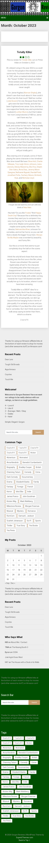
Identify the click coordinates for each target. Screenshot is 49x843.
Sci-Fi (29, 521)
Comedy (27, 472)
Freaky (28, 213)
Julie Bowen (12, 101)
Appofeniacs (10, 369)
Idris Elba (19, 491)
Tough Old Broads (12, 364)
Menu (3, 18)
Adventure (11, 457)
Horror (9, 491)
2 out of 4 (34, 448)
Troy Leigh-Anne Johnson (25, 164)
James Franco (12, 496)
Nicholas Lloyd (28, 178)
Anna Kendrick (13, 462)
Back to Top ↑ (24, 840)
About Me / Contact (19, 642)
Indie (29, 491)
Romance (32, 511)
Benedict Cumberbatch (32, 462)
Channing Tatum (13, 472)
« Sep (7, 583)
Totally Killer (24, 52)
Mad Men (27, 207)
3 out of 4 (11, 453)
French (30, 487)
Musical (10, 511)
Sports (38, 521)
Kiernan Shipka (30, 93)
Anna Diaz (23, 170)
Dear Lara (9, 359)
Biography (11, 467)
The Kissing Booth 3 (20, 647)
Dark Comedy (12, 477)
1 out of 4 (22, 448)
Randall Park (36, 172)
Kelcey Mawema (21, 167)
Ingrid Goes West (16, 657)
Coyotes (8, 374)
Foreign (20, 487)
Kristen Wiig (11, 501)
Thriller (9, 525)
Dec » (13, 583)
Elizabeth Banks (23, 482)
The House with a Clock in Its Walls (25, 662)
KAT (6, 662)
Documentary (27, 477)
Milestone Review (14, 506)
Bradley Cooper (25, 467)
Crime (37, 472)
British (38, 467)
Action (33, 453)
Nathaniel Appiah (23, 172)
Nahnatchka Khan (22, 229)
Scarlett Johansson (15, 521)
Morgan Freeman (32, 506)
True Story (20, 525)
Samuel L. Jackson (26, 516)
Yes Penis (11, 530)
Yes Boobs (33, 525)
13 (30, 565)
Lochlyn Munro (22, 112)
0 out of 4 (11, 448)
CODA (15, 652)
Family (36, 482)
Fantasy (10, 487)
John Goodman (28, 496)
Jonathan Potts (13, 175)
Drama (9, 482)
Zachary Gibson (27, 175)
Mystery (20, 511)
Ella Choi (32, 167)
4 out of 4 (22, 453)
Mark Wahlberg (26, 501)
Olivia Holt (32, 161)
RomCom (11, 516)
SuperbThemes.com (24, 837)
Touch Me (9, 379)
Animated (23, 457)
